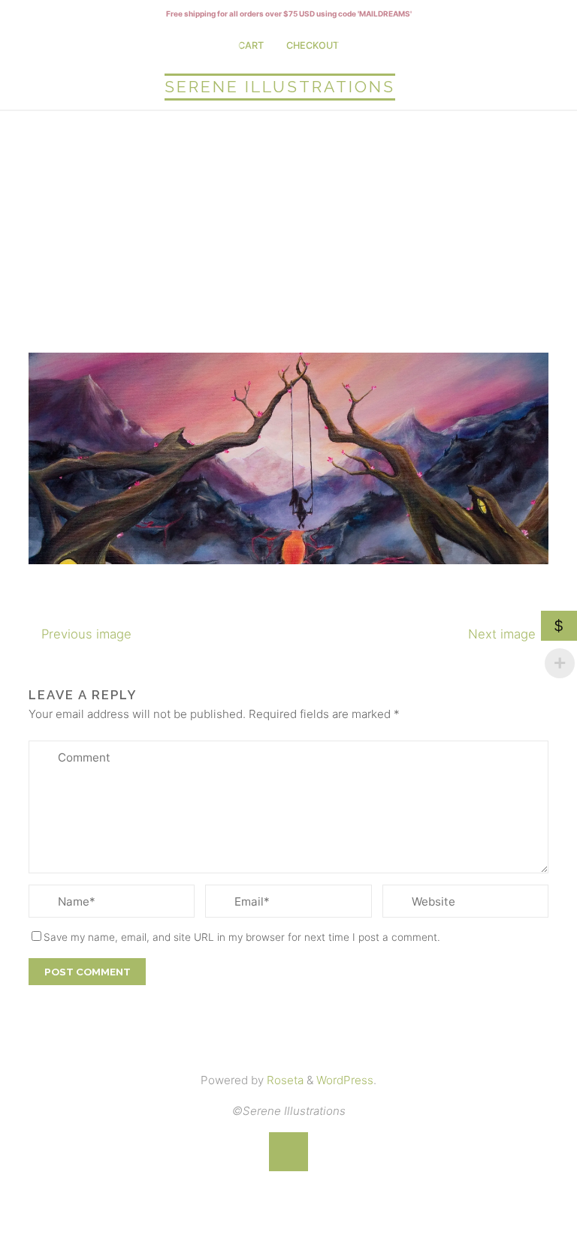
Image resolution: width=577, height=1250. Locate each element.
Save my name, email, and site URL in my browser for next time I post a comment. (242, 937)
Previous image (86, 634)
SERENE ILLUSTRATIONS (280, 86)
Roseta (284, 1080)
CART (251, 45)
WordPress (344, 1080)
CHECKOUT (312, 45)
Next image (502, 634)
